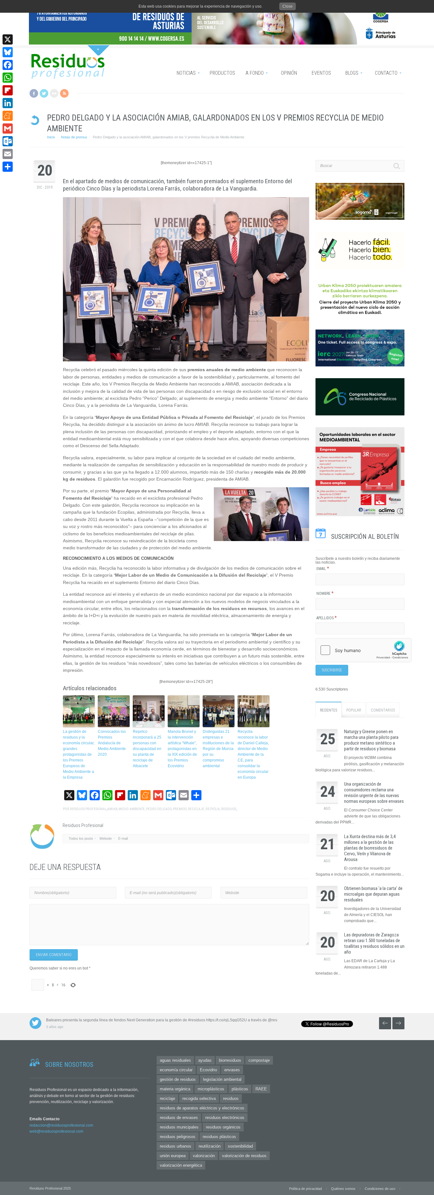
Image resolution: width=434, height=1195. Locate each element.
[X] (7, 39)
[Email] (7, 154)
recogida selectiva (199, 1098)
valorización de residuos (244, 1155)
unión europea (173, 1155)
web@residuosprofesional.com (56, 1131)
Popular (353, 710)
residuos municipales (179, 1127)
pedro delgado (159, 809)
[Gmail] (7, 128)
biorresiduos (230, 1060)
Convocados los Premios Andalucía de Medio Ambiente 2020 (112, 743)
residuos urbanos (175, 1146)
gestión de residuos (178, 1079)
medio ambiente (132, 809)
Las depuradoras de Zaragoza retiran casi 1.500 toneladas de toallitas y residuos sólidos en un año (374, 943)
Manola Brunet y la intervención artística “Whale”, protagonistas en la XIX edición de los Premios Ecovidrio (182, 748)
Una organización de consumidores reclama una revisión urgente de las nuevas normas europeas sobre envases (374, 792)
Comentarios (383, 710)
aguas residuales (175, 1060)
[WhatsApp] (7, 77)
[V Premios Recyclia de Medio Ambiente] (186, 279)
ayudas (205, 1060)
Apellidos (326, 618)
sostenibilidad (240, 1146)
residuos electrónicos (224, 1117)
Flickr (54, 93)
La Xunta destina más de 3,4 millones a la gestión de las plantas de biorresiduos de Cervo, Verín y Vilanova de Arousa (370, 848)
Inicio (51, 137)
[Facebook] (7, 65)
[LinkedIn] (7, 103)
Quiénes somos (343, 1189)
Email (322, 568)
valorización (204, 1155)
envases (232, 1069)
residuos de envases (179, 1117)
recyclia (213, 809)
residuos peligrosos (177, 1136)
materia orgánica (175, 1089)
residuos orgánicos (223, 1127)
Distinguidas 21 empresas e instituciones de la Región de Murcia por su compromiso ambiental (218, 748)
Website (105, 838)
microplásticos (211, 1089)
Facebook (34, 93)
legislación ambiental (222, 1079)
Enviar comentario (53, 955)
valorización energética (181, 1165)
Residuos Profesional (88, 809)
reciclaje (196, 809)
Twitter (44, 93)
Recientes (328, 710)
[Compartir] (7, 166)
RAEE (261, 1089)
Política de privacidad (305, 1189)
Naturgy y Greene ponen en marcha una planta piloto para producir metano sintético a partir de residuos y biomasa (371, 740)
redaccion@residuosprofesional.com (61, 1125)
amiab (112, 809)
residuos (228, 809)
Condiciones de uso (380, 1189)
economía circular (176, 1069)
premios (179, 809)
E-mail (123, 838)
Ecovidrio (208, 1069)
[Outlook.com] (7, 141)
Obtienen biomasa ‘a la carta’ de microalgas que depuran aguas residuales (373, 894)
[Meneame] (7, 115)
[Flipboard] (7, 90)
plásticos (240, 1089)
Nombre (325, 593)
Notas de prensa (74, 137)
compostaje (259, 1060)
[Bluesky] (7, 52)
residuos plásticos (219, 1136)
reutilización (209, 1146)
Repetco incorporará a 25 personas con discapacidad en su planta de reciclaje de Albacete (147, 748)
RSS (64, 93)
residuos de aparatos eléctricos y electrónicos (202, 1108)
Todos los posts (81, 838)
